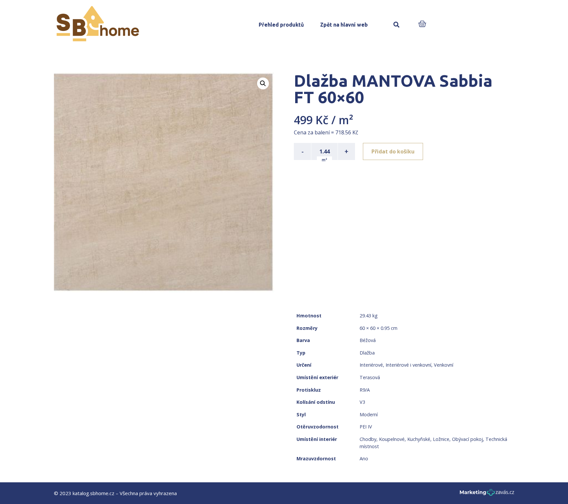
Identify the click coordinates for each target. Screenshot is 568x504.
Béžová (368, 340)
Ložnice (441, 439)
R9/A (365, 390)
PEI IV (366, 427)
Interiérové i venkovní (408, 365)
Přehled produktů (281, 25)
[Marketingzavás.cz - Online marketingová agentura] (487, 494)
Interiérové (371, 365)
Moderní (369, 414)
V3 (362, 402)
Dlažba (367, 353)
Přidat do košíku (392, 151)
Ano (364, 458)
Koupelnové (392, 439)
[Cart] (422, 24)
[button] (396, 24)
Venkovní (443, 365)
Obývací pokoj (467, 439)
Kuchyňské (418, 439)
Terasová (370, 377)
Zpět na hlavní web (344, 25)
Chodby (368, 439)
